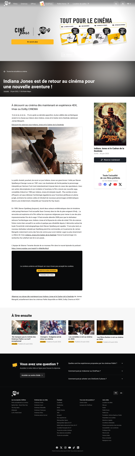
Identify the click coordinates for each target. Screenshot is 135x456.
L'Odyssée (14, 410)
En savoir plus (32, 42)
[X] (120, 184)
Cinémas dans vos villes (41, 400)
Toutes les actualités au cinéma (16, 71)
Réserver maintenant (112, 160)
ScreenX (59, 415)
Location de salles (80, 4)
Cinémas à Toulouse (40, 410)
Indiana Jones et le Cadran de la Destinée (109, 150)
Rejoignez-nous (106, 440)
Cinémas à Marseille (39, 408)
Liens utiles (105, 400)
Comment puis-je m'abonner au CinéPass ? (84, 371)
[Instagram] (100, 184)
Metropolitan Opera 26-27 (64, 423)
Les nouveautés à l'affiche (18, 400)
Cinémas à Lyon (38, 405)
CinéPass (48, 4)
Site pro (104, 405)
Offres (33, 4)
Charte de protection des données (111, 425)
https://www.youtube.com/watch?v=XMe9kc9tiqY (30, 248)
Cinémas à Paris (38, 403)
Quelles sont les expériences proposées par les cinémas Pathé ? (92, 363)
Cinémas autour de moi (40, 415)
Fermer (69, 54)
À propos (59, 400)
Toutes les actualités (62, 435)
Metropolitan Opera (62, 420)
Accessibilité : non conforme (110, 428)
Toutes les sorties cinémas (64, 430)
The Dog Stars (15, 408)
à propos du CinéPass (86, 405)
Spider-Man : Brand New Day (19, 405)
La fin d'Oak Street (16, 413)
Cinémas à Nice (38, 413)
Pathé (104, 408)
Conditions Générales (108, 423)
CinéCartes (60, 405)
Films (15, 4)
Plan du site (105, 433)
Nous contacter (106, 438)
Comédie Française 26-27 (64, 428)
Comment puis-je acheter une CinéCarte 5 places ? (87, 379)
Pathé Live (105, 413)
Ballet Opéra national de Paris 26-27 (67, 425)
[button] (116, 3)
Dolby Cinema (61, 410)
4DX (58, 413)
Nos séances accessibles (64, 433)
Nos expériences (61, 418)
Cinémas (24, 4)
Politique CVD (106, 430)
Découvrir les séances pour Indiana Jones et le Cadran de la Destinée (38, 124)
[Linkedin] (78, 447)
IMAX (58, 408)
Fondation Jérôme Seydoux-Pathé (112, 415)
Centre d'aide (83, 403)
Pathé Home (62, 4)
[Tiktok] (110, 184)
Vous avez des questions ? (87, 400)
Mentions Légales (107, 420)
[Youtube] (115, 184)
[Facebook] (105, 184)
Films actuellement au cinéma (19, 403)
